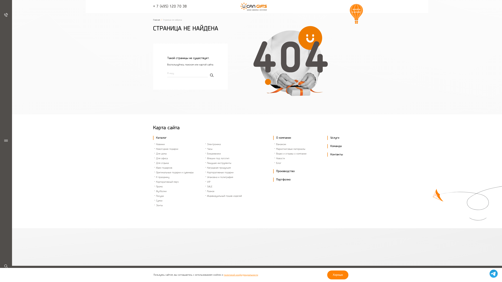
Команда (336, 146)
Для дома (161, 153)
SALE (209, 186)
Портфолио (283, 179)
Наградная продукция (219, 168)
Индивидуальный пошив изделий (224, 196)
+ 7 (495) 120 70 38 (170, 6)
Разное (210, 191)
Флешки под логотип (218, 158)
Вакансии (281, 144)
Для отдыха (162, 163)
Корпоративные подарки (220, 172)
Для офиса (162, 158)
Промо (159, 186)
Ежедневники (214, 153)
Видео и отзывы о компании (291, 153)
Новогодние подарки (167, 149)
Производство (285, 171)
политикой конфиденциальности (241, 275)
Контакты (336, 154)
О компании (283, 137)
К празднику (162, 177)
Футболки (161, 191)
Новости (280, 158)
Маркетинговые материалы (290, 149)
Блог (278, 163)
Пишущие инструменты (219, 163)
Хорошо (338, 275)
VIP (208, 182)
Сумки (159, 200)
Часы (209, 149)
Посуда (160, 196)
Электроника (214, 144)
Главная (157, 20)
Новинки (160, 144)
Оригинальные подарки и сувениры (175, 172)
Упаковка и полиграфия (220, 177)
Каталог (161, 137)
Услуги (334, 137)
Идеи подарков (164, 168)
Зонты (159, 205)
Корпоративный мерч (167, 182)
